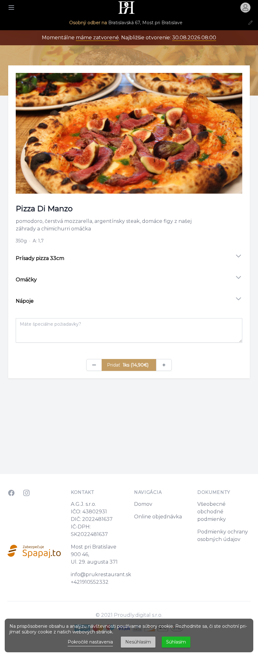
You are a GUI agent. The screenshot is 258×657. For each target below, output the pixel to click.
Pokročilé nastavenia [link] (90, 642)
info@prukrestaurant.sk (101, 574)
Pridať (128, 365)
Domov (143, 504)
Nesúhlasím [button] (138, 642)
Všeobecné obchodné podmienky (211, 511)
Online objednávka (158, 517)
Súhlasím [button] (176, 642)
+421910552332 (90, 582)
